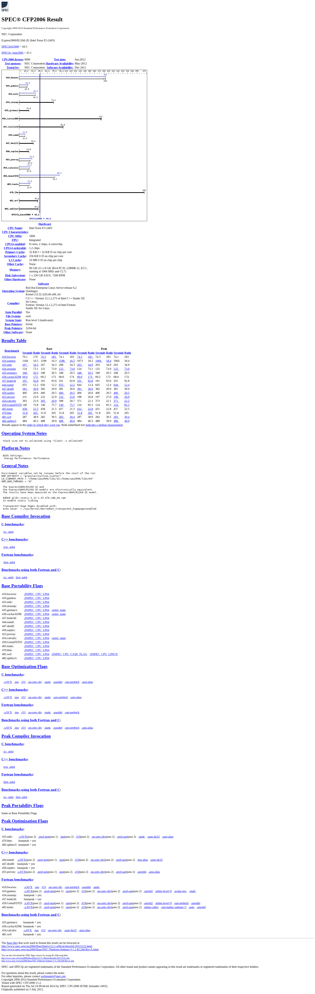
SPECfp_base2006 (12, 52)
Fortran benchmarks (17, 555)
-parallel (57, 682)
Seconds (27, 352)
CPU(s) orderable (15, 248)
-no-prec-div (35, 682)
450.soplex (8, 392)
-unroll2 (148, 891)
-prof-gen (43, 836)
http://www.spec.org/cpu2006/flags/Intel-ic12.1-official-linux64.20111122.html (46, 946)
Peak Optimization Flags (24, 821)
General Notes (14, 465)
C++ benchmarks (14, 539)
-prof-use (122, 836)
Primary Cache (14, 252)
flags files (12, 942)
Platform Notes (15, 448)
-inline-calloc (151, 907)
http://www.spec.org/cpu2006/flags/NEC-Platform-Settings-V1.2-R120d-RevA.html (49, 949)
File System (13, 316)
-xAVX (7, 682)
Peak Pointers (13, 328)
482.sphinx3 (9, 420)
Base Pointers (13, 324)
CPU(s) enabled (15, 244)
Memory (14, 269)
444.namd (7, 384)
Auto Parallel (13, 312)
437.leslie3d (9, 380)
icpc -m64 (9, 547)
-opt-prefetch (72, 682)
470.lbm (6, 412)
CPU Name (15, 228)
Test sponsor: (13, 63)
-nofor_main (58, 610)
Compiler (13, 303)
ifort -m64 (9, 562)
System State (13, 320)
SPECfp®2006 (10, 46)
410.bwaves (9, 356)
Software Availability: (60, 67)
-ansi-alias (87, 682)
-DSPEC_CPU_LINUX (104, 654)
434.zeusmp (9, 368)
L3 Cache (15, 260)
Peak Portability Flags (22, 805)
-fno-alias (142, 859)
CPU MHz (14, 236)
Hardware (44, 224)
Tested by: (13, 67)
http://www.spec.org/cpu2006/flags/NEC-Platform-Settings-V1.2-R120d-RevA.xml (37, 961)
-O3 (23, 682)
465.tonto (7, 408)
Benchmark (12, 350)
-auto (191, 907)
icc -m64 (8, 531)
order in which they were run (43, 424)
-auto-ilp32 (153, 836)
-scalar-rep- (180, 891)
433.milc (7, 364)
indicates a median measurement (104, 424)
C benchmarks (12, 524)
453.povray (8, 396)
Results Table (13, 340)
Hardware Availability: (60, 63)
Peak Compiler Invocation (26, 736)
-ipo (16, 682)
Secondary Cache (15, 256)
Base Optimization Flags (24, 666)
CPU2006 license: (13, 59)
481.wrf (6, 416)
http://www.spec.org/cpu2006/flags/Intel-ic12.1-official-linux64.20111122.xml (35, 958)
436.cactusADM (11, 376)
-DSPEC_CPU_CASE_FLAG (69, 654)
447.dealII (8, 388)
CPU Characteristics (15, 232)
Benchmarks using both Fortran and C (30, 570)
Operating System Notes (24, 433)
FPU (15, 240)
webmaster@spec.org (53, 976)
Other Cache (15, 264)
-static (47, 682)
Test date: (60, 59)
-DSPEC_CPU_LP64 (36, 594)
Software (43, 283)
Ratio (36, 352)
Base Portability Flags (22, 585)
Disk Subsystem (15, 275)
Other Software (13, 332)
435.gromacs (9, 372)
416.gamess (8, 360)
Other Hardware (14, 279)
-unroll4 (141, 871)
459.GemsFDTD (12, 404)
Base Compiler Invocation (25, 516)
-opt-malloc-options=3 (173, 907)
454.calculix (9, 400)
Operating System (13, 291)
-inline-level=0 (163, 891)
